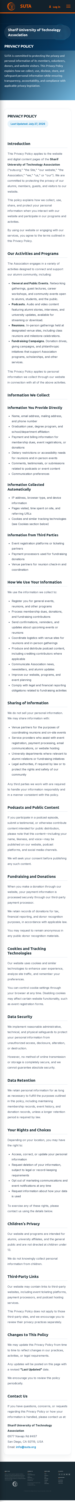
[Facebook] (59, 1474)
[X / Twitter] (62, 1474)
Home (45, 1473)
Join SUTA (46, 1480)
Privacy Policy (60, 1480)
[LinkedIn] (64, 1474)
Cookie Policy (60, 1483)
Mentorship (46, 1478)
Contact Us (46, 1475)
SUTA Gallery (46, 1483)
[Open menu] (68, 6)
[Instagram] (69, 1474)
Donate (45, 1481)
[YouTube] (67, 1474)
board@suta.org (30, 1480)
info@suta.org (26, 1447)
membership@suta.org (31, 1474)
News (45, 1477)
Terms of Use (60, 1481)
